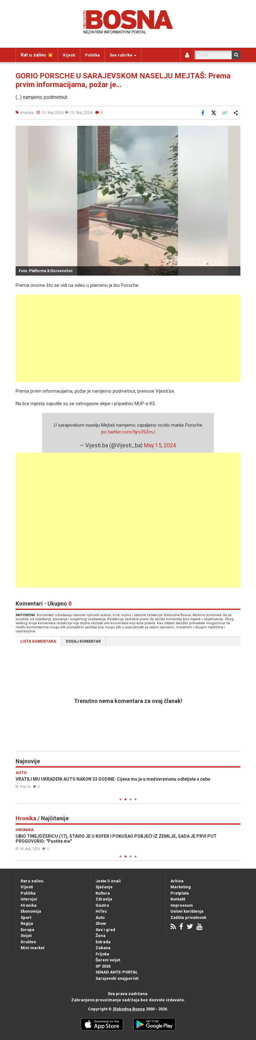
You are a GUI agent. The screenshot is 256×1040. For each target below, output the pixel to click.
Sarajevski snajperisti (117, 978)
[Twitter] (190, 927)
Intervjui (29, 899)
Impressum (181, 905)
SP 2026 (103, 966)
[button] (235, 131)
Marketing (180, 887)
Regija (27, 923)
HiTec (101, 911)
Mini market (32, 947)
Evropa (27, 929)
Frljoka (102, 954)
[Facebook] (181, 927)
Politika (92, 55)
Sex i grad (105, 929)
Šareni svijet (108, 960)
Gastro (102, 905)
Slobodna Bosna (129, 1009)
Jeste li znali (108, 881)
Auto (100, 917)
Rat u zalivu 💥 (37, 55)
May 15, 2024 (160, 445)
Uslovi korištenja (187, 911)
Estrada (103, 941)
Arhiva (177, 881)
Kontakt (177, 899)
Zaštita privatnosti (188, 917)
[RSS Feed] (173, 927)
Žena (101, 935)
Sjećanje (104, 887)
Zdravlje (104, 899)
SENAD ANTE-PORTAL (117, 972)
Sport (26, 917)
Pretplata (179, 893)
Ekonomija (31, 911)
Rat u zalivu (32, 881)
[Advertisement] (128, 338)
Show (101, 923)
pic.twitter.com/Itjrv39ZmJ (128, 432)
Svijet (26, 935)
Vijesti (69, 55)
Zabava (103, 947)
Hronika (29, 905)
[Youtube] (199, 927)
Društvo (28, 941)
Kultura (103, 893)
